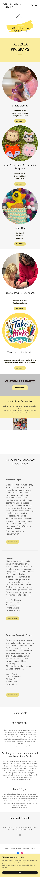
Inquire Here (20, 387)
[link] (14, 7)
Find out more (12, 542)
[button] (36, 5)
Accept (20, 872)
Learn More (20, 121)
